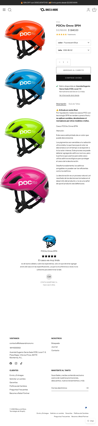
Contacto (55, 350)
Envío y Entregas (17, 375)
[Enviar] (87, 388)
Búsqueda (55, 343)
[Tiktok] (21, 363)
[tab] (62, 104)
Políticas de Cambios (18, 386)
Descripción (61, 104)
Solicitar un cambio (18, 379)
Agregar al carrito (73, 70)
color (60, 43)
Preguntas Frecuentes (19, 389)
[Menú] (4, 9)
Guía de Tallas (74, 104)
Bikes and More (20, 409)
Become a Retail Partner (20, 393)
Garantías (14, 382)
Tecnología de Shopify (17, 411)
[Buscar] (9, 10)
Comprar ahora (73, 78)
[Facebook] (11, 363)
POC (58, 22)
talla (60, 50)
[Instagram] (16, 363)
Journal (54, 347)
